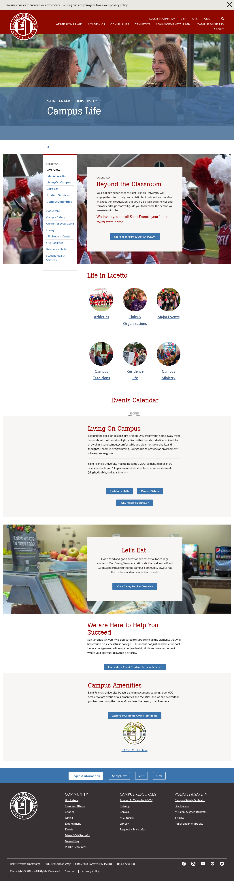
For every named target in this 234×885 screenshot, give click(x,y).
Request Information (161, 18)
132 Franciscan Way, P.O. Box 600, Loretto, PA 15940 (78, 863)
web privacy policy (116, 5)
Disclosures (182, 806)
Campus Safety (55, 217)
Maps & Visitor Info (77, 835)
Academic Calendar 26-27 (136, 800)
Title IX (179, 817)
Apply (195, 18)
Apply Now (119, 776)
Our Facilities (54, 242)
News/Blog (72, 841)
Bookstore (53, 210)
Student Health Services (55, 258)
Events (69, 829)
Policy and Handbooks (189, 823)
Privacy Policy (91, 871)
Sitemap (70, 871)
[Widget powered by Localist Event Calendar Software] (134, 413)
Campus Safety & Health (190, 800)
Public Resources (75, 846)
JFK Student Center (58, 236)
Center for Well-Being (60, 223)
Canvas (124, 811)
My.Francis (127, 817)
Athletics (142, 24)
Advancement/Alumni (173, 24)
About (219, 29)
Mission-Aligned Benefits (191, 811)
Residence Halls (56, 249)
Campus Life (119, 24)
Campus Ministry (210, 24)
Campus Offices (75, 806)
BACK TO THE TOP (135, 750)
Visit (184, 18)
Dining (50, 230)
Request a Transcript (133, 829)
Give (207, 18)
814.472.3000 (126, 863)
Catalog (125, 806)
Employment (73, 823)
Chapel (69, 811)
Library (124, 823)
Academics (96, 24)
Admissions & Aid (69, 24)
